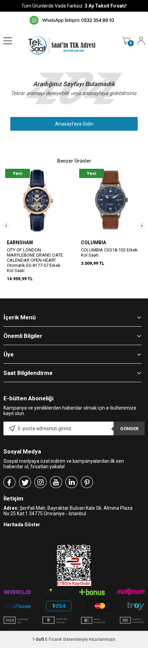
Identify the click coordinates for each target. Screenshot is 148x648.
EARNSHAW (20, 242)
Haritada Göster (21, 524)
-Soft (38, 639)
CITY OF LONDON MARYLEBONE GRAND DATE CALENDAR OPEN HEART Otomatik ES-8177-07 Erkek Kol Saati (35, 260)
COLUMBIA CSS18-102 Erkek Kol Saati (109, 252)
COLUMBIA (93, 242)
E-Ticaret (53, 639)
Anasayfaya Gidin (74, 124)
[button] (6, 226)
